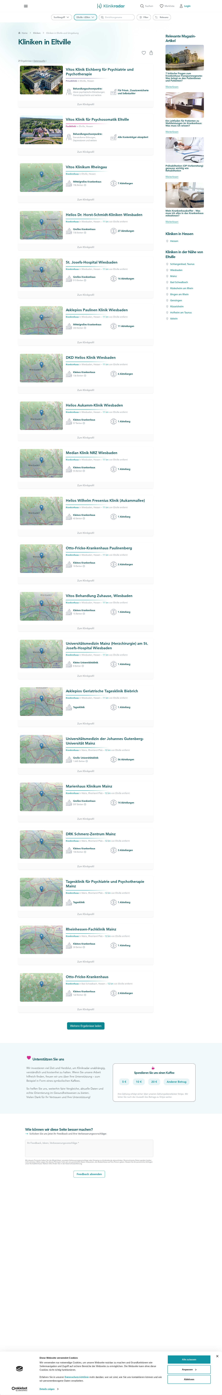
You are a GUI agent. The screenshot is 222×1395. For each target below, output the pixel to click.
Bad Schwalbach (179, 282)
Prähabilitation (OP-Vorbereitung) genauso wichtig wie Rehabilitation (184, 168)
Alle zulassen (189, 1359)
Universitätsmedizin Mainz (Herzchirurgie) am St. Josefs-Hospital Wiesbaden (107, 645)
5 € (124, 1081)
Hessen (174, 241)
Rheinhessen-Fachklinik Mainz (91, 929)
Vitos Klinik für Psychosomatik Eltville (97, 119)
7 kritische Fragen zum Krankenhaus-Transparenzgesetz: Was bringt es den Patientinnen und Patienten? (184, 77)
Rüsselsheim (177, 306)
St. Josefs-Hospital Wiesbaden (91, 262)
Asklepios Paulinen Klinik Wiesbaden (97, 310)
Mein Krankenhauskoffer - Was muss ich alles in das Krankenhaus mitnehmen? (184, 213)
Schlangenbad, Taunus (182, 264)
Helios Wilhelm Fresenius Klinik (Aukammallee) (105, 500)
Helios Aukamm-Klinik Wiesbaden (94, 405)
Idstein (174, 318)
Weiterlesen (172, 86)
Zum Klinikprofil (85, 104)
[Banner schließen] (217, 1356)
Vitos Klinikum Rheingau (86, 167)
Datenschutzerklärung (74, 1164)
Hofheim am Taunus (181, 312)
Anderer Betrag (176, 1081)
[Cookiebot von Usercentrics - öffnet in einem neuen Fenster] (19, 1389)
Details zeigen (47, 1389)
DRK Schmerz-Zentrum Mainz (91, 834)
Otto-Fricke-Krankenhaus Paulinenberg (99, 548)
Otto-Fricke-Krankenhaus (87, 977)
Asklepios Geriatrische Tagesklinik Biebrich (102, 691)
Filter (145, 17)
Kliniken (37, 33)
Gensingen (176, 300)
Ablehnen (189, 1379)
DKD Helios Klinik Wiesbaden (91, 357)
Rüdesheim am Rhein (181, 288)
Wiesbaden (176, 270)
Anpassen (187, 1369)
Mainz (173, 276)
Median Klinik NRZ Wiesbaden (91, 453)
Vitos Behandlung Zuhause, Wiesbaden (99, 596)
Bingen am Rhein (179, 294)
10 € (139, 1081)
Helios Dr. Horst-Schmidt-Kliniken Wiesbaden (104, 214)
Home (24, 33)
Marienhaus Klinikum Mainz (89, 786)
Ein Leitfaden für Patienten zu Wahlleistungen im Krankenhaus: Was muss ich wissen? (184, 123)
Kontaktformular (36, 1164)
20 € (154, 1081)
